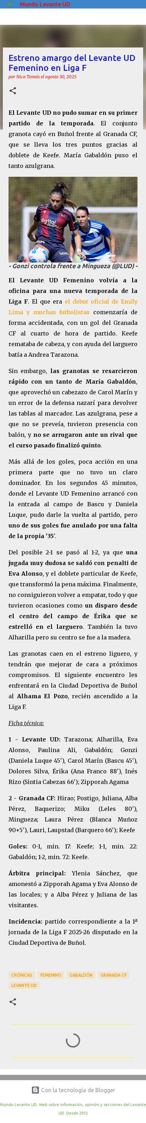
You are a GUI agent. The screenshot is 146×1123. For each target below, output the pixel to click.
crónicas (21, 975)
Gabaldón (80, 975)
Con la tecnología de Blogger (77, 1090)
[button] (13, 91)
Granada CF (114, 975)
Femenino (50, 975)
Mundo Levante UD (45, 4)
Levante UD (24, 985)
